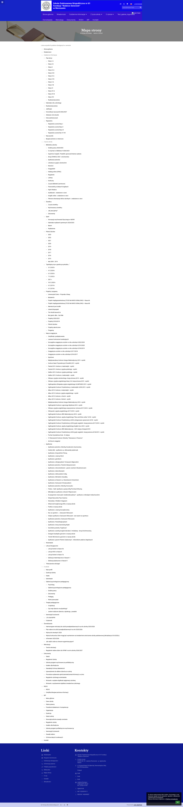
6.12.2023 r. (51, 273)
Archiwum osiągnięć (54, 441)
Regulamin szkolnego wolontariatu (56, 677)
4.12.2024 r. (51, 270)
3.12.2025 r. (51, 267)
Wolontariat (49, 543)
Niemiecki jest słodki (54, 306)
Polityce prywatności (172, 799)
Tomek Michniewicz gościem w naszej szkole (61, 537)
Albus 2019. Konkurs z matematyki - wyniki (61, 390)
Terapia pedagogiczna (52, 602)
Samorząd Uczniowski (52, 614)
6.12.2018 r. (51, 288)
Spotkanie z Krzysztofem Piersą (57, 453)
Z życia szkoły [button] (96, 14)
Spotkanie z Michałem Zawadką (57, 477)
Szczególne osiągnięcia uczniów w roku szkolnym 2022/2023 (66, 342)
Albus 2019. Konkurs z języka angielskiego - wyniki (63, 393)
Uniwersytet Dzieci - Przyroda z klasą (59, 294)
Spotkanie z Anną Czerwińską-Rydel (58, 525)
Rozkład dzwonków (54, 100)
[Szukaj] (140, 7)
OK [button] (178, 802)
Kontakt (46, 740)
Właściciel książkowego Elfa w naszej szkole (61, 504)
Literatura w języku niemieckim (57, 163)
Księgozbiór (51, 169)
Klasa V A (51, 82)
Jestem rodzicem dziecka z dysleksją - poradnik (62, 611)
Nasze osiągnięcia (51, 333)
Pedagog (50, 596)
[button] (127, 4)
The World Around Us (54, 312)
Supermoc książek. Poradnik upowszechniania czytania (64, 154)
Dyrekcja (48, 713)
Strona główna (86, 33)
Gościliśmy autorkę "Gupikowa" (57, 528)
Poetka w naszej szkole (55, 507)
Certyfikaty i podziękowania (56, 336)
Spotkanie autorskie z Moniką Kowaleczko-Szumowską (64, 447)
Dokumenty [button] (71, 20)
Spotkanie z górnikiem (54, 459)
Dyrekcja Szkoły (51, 572)
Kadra (47, 576)
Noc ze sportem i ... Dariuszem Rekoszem (60, 513)
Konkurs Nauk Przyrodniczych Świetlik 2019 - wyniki (63, 363)
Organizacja (49, 710)
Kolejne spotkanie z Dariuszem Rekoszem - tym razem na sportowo (68, 516)
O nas (45, 776)
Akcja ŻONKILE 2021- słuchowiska (58, 157)
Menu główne (50, 698)
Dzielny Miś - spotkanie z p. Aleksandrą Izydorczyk (63, 450)
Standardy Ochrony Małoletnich (55, 668)
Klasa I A (50, 61)
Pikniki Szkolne (50, 231)
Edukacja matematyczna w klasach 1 (59, 558)
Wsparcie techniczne (50, 758)
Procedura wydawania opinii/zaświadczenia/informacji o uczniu (65, 674)
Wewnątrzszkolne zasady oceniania (56, 719)
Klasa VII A (51, 91)
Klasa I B (50, 64)
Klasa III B (51, 73)
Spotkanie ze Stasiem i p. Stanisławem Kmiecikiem (63, 480)
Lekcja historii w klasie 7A (56, 554)
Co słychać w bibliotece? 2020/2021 (59, 151)
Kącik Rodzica (52, 189)
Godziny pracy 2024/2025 (55, 148)
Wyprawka (49, 121)
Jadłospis (49, 109)
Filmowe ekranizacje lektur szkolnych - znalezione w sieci (65, 198)
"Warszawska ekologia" (53, 563)
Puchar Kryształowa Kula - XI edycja (59, 435)
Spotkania (49, 444)
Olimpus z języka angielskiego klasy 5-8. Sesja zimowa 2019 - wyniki (68, 381)
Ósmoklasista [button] (47, 20)
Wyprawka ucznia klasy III (56, 130)
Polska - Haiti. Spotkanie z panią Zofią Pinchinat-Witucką (65, 489)
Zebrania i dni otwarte (52, 115)
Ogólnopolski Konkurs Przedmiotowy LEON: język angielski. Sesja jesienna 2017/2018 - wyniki (76, 423)
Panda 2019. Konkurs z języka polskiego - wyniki (62, 369)
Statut (48, 656)
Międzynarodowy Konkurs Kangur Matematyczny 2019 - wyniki (66, 360)
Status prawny (50, 704)
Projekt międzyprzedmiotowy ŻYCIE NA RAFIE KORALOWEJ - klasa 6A (69, 300)
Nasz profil (49, 569)
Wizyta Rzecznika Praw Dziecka (57, 498)
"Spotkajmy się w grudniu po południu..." (58, 264)
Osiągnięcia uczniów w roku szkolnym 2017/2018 (63, 351)
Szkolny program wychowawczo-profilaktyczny (60, 662)
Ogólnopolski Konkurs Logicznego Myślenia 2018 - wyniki (65, 405)
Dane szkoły (49, 701)
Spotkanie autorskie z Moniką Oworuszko (60, 486)
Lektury (50, 177)
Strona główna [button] (48, 14)
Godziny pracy (52, 590)
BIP (45, 695)
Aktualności (47, 781)
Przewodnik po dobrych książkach (58, 186)
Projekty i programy (51, 291)
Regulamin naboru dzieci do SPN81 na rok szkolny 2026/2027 (64, 650)
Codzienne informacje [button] (77, 14)
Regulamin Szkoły (51, 659)
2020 (49, 243)
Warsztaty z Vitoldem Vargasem (57, 501)
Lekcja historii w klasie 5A (56, 549)
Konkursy (51, 180)
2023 (49, 234)
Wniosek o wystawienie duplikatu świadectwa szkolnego (63, 683)
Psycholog (51, 584)
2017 (49, 252)
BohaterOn (51, 297)
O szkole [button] (109, 14)
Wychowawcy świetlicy (55, 207)
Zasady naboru (50, 734)
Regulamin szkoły (51, 722)
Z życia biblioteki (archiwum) (56, 184)
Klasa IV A (51, 76)
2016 (49, 255)
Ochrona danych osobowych (54, 737)
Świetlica (48, 201)
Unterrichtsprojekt (53, 309)
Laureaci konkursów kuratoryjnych (58, 339)
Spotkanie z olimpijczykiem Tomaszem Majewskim (63, 462)
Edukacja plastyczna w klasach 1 (58, 560)
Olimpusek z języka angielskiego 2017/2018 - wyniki (63, 411)
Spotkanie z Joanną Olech (56, 456)
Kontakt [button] (95, 20)
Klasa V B (51, 85)
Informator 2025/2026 (52, 638)
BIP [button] (88, 20)
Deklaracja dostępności (51, 761)
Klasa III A (51, 70)
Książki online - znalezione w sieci (58, 195)
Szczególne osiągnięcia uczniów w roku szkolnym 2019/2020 (66, 345)
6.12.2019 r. (51, 285)
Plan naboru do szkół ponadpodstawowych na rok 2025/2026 (64, 629)
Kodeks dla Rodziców (52, 665)
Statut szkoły (50, 716)
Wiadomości (47, 52)
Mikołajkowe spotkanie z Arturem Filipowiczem (62, 492)
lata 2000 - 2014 (53, 261)
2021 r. (50, 279)
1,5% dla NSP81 (50, 617)
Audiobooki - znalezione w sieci (57, 193)
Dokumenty (51, 213)
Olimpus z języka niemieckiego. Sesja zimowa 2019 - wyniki (66, 378)
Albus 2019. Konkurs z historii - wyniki (59, 399)
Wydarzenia (51, 228)
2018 (49, 249)
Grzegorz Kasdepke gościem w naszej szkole (61, 534)
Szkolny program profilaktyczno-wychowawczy (60, 728)
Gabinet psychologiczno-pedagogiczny (57, 581)
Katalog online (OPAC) (54, 171)
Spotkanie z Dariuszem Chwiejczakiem (59, 483)
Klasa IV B (51, 79)
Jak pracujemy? (53, 210)
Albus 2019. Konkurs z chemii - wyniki (59, 396)
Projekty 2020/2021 (54, 318)
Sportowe (51, 357)
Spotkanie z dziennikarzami (56, 471)
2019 (49, 246)
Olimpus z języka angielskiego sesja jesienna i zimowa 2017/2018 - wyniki (70, 408)
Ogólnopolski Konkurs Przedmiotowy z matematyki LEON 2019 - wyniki (69, 387)
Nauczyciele (49, 136)
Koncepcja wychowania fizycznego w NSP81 (61, 219)
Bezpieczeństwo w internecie (54, 139)
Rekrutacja (47, 644)
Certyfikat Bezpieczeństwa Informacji (57, 692)
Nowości (50, 166)
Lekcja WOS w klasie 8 (55, 552)
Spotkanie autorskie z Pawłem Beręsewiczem (62, 465)
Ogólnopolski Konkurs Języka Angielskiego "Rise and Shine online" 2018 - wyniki (72, 417)
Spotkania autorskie (54, 160)
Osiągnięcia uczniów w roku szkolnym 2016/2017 (63, 354)
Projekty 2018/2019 (54, 321)
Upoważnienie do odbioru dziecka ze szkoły (59, 671)
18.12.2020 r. (52, 282)
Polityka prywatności (50, 767)
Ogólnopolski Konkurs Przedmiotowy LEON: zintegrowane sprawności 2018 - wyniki (73, 420)
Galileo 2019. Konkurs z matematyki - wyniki (61, 375)
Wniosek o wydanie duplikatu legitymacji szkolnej (61, 680)
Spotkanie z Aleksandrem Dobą (57, 474)
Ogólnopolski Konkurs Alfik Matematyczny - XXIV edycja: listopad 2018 (69, 429)
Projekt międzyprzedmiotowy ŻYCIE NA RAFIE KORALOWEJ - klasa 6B (69, 303)
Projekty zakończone (54, 327)
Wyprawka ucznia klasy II (55, 127)
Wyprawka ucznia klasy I (55, 124)
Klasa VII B (51, 94)
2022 (49, 237)
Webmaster (47, 755)
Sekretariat (49, 578)
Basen (50, 225)
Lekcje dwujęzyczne (52, 546)
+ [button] (121, 4)
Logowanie (138, 4)
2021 (49, 240)
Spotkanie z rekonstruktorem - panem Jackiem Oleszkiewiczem (67, 468)
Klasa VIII (51, 97)
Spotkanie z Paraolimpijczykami (57, 522)
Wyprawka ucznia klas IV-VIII (57, 133)
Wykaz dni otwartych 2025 (54, 632)
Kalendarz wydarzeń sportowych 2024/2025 (61, 222)
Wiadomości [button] (61, 14)
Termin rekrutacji (51, 647)
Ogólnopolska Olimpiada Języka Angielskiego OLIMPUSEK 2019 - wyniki (69, 384)
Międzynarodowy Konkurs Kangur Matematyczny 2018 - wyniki (66, 402)
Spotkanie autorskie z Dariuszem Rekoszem (61, 519)
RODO (46, 686)
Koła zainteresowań (52, 118)
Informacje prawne (49, 764)
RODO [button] (81, 20)
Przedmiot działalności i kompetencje (57, 707)
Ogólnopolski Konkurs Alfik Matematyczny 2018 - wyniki (64, 414)
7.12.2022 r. (51, 276)
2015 (49, 258)
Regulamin (51, 175)
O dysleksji (51, 605)
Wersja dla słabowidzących (50, 805)
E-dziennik (49, 620)
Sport (47, 216)
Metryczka (47, 770)
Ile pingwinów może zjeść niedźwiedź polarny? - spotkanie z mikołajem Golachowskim (74, 495)
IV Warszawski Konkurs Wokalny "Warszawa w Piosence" (65, 438)
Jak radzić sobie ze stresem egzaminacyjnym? (60, 641)
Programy (51, 330)
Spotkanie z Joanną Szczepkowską (58, 510)
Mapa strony (98, 33)
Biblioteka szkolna (51, 145)
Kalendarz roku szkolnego (53, 103)
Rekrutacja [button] (59, 20)
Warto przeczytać (53, 599)
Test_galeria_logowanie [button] (126, 14)
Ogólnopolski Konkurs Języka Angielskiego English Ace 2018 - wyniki (68, 426)
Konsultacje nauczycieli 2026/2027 (56, 112)
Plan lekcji (49, 58)
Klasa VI (50, 88)
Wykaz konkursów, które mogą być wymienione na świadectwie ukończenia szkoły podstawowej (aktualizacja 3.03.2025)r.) (83, 635)
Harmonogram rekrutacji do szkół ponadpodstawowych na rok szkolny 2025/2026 (70, 626)
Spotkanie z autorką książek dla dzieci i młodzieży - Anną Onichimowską (69, 531)
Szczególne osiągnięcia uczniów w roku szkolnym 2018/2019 (66, 348)
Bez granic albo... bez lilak (55, 315)
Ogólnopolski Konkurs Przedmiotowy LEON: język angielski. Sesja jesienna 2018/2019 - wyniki (76, 432)
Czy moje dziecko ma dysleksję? (57, 608)
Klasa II (50, 67)
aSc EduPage (138, 805)
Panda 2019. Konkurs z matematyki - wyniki (61, 366)
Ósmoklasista (48, 623)
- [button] (65, 805)
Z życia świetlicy (53, 204)
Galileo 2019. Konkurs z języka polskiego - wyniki (62, 372)
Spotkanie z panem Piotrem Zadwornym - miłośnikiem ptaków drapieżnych (70, 540)
